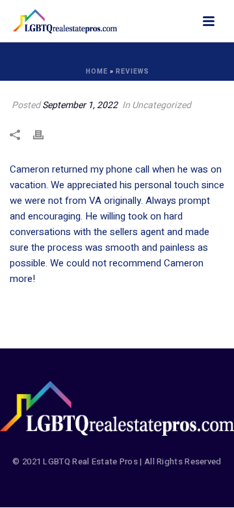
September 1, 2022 (80, 105)
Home (97, 71)
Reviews (132, 71)
